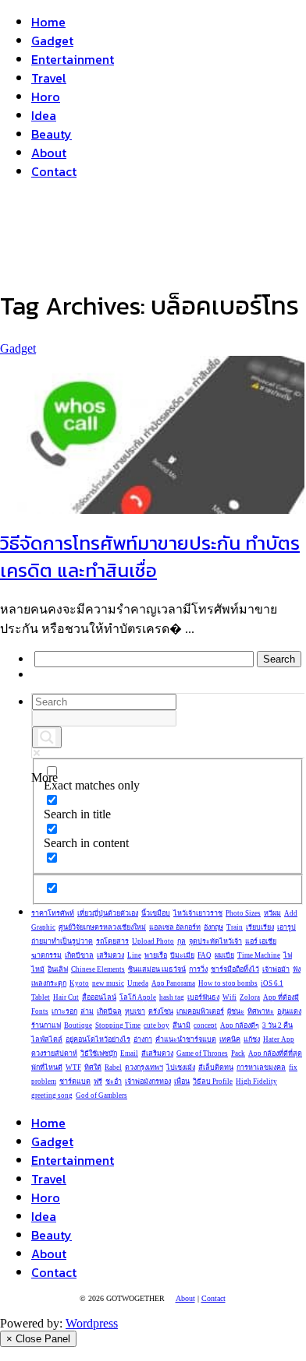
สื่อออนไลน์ (99, 997)
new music (108, 983)
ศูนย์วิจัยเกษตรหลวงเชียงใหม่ (102, 927)
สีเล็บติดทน (215, 1067)
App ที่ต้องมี (281, 997)
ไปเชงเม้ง (180, 1067)
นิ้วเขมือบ (155, 913)
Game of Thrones (202, 1053)
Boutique (78, 1025)
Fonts (39, 1011)
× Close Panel (38, 1339)
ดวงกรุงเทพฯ (144, 1067)
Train (234, 927)
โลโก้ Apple (137, 997)
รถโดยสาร (112, 941)
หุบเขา (135, 1011)
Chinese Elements (98, 969)
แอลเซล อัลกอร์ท (175, 927)
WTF (73, 1067)
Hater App (278, 1039)
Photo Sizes (243, 913)
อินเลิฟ (58, 969)
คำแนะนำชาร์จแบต (185, 1039)
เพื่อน (182, 1081)
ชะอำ (113, 1081)
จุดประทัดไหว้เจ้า (215, 941)
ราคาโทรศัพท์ (52, 913)
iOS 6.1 (272, 983)
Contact (53, 171)
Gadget (52, 40)
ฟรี (98, 1081)
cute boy (156, 1025)
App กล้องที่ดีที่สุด (275, 1053)
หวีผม (272, 913)
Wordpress (92, 1323)
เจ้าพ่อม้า (276, 969)
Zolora (250, 997)
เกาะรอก (64, 1011)
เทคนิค (229, 1039)
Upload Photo (153, 941)
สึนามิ (181, 1025)
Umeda (137, 983)
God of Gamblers (101, 1095)
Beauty (51, 134)
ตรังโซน (160, 1011)
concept (205, 1025)
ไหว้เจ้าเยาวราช (197, 913)
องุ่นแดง (289, 1011)
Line (134, 955)
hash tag (171, 997)
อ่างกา (142, 1039)
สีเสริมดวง (157, 1053)
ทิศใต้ (92, 1067)
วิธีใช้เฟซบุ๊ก (98, 1053)
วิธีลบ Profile (213, 1081)
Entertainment (72, 59)
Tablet (40, 997)
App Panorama (173, 983)
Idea (43, 115)
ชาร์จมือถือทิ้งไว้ (235, 969)
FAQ (204, 955)
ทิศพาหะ (260, 1011)
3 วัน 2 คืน (277, 1025)
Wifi (229, 997)
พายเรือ (155, 955)
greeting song (52, 1095)
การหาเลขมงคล (261, 1067)
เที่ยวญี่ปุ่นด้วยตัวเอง (107, 913)
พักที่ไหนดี (46, 1067)
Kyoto (79, 983)
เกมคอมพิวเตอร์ (200, 1011)
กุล (181, 941)
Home (48, 21)
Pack (238, 1053)
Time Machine (258, 955)
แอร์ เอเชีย (260, 941)
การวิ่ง (198, 969)
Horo (45, 96)
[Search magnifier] (47, 737)
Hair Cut (66, 997)
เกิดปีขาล (79, 955)
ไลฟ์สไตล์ (46, 1039)
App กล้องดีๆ (239, 1025)
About (48, 152)
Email (129, 1053)
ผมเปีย (224, 955)
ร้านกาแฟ (46, 1025)
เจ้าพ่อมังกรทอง (148, 1081)
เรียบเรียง (260, 927)
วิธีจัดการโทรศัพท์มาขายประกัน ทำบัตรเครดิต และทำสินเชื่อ (150, 556)
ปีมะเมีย (182, 955)
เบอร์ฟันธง (203, 997)
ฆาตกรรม (46, 955)
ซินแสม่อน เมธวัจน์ (157, 969)
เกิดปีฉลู (109, 1011)
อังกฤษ (213, 927)
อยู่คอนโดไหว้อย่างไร (98, 1039)
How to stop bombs (228, 983)
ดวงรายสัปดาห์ (54, 1053)
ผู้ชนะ (235, 1011)
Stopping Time (118, 1025)
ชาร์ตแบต (75, 1081)
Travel (48, 78)
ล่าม (87, 1011)
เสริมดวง (110, 955)
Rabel (113, 1067)
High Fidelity (256, 1081)
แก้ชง (252, 1039)
